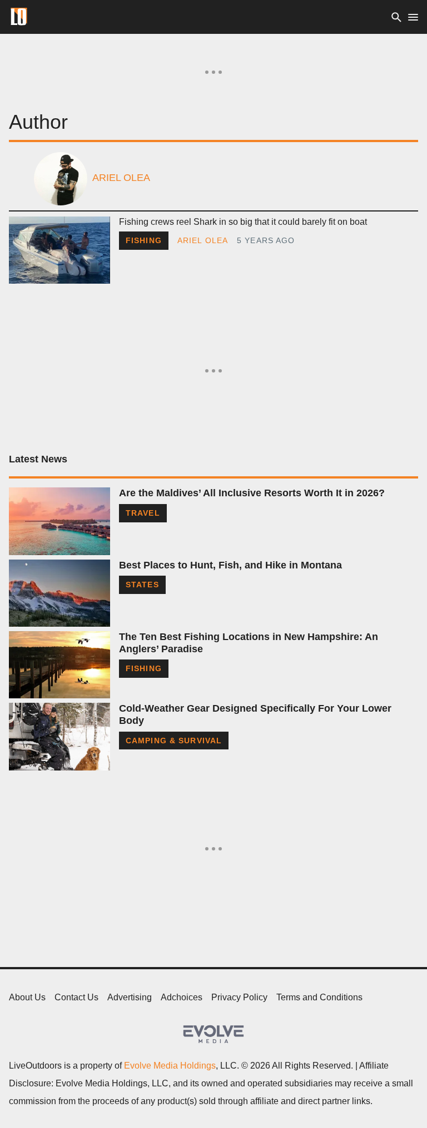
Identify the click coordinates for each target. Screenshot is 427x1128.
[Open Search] (396, 17)
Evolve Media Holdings (170, 1065)
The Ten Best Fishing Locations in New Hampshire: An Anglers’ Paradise (248, 642)
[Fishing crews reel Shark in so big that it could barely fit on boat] (59, 250)
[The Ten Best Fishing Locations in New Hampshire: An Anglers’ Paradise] (59, 664)
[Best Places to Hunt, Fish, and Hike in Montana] (59, 593)
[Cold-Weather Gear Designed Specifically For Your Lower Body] (59, 736)
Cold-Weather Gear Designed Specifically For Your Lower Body (255, 714)
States (142, 584)
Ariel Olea (202, 240)
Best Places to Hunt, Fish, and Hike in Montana (230, 565)
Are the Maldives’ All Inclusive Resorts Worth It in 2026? (252, 492)
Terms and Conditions (319, 997)
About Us (27, 997)
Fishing (144, 240)
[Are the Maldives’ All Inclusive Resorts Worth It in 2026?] (59, 521)
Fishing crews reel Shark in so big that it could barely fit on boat (243, 221)
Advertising (129, 997)
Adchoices (181, 997)
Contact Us (76, 997)
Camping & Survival (174, 740)
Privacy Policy (239, 997)
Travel (143, 512)
